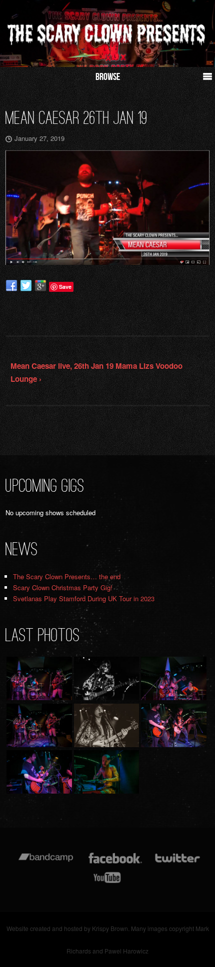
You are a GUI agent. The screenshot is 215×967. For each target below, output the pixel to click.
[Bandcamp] (46, 863)
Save (65, 286)
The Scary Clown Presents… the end (66, 576)
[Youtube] (107, 882)
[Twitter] (177, 863)
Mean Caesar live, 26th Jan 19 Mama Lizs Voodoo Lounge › (96, 372)
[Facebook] (115, 863)
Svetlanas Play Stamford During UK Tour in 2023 (83, 598)
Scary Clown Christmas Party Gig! (62, 587)
